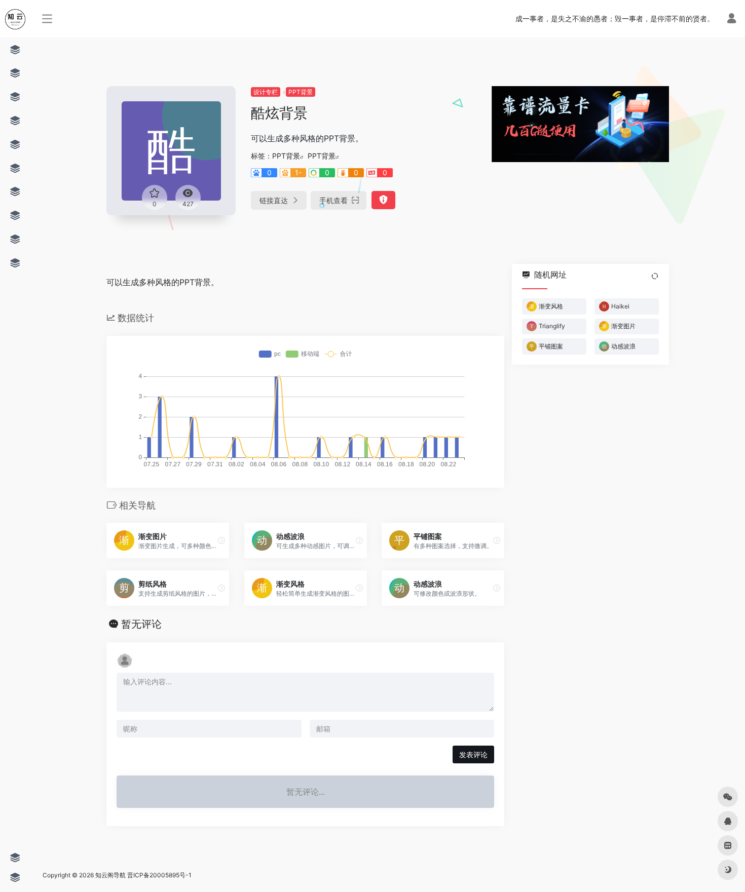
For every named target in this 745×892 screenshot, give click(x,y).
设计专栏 (265, 92)
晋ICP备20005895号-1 (159, 875)
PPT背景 (300, 92)
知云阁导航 (110, 875)
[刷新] (655, 276)
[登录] (731, 19)
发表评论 (473, 754)
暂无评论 (141, 624)
